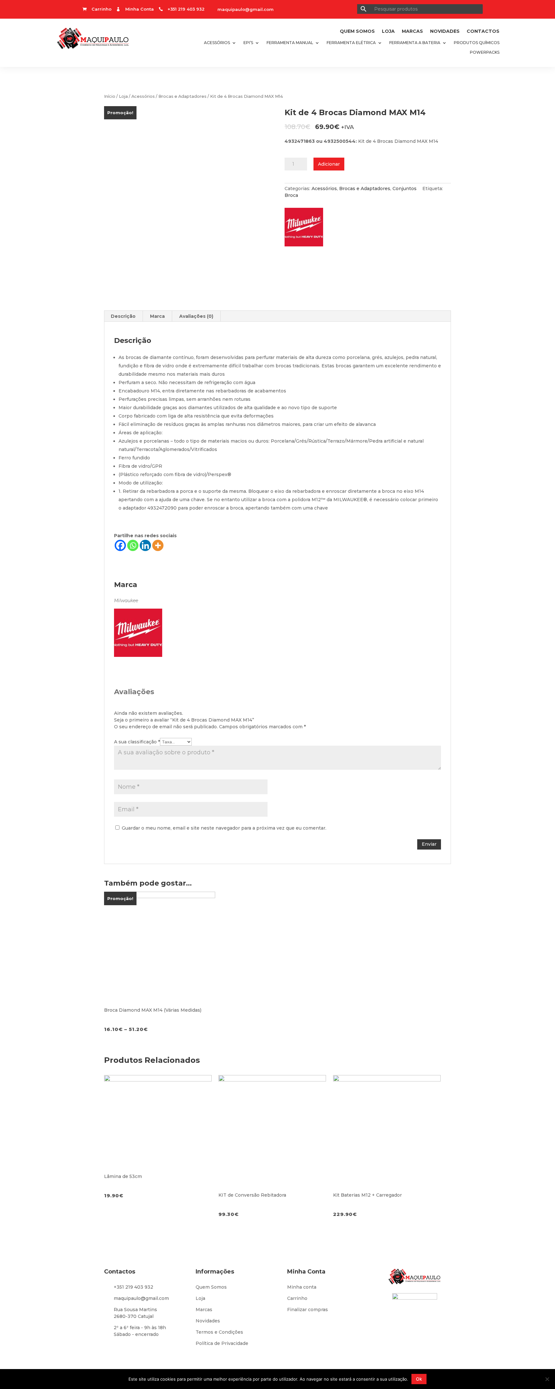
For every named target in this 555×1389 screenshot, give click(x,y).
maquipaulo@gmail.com (245, 9)
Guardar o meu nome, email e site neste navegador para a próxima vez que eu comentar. (224, 828)
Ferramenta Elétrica (351, 43)
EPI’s (248, 43)
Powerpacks (484, 52)
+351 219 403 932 (133, 1287)
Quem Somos (357, 31)
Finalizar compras (307, 1309)
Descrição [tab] (123, 316)
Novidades (445, 31)
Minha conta (301, 1287)
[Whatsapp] (132, 545)
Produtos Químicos (476, 43)
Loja (388, 31)
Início (109, 96)
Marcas (412, 31)
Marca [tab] (157, 316)
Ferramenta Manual (290, 43)
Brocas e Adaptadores (182, 96)
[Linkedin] (145, 545)
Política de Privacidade (222, 1343)
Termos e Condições (219, 1332)
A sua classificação (137, 742)
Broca (291, 195)
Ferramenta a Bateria (414, 43)
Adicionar (329, 164)
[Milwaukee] (307, 229)
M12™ (318, 499)
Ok (419, 1379)
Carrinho (297, 1298)
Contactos (483, 31)
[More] (157, 545)
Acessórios (217, 43)
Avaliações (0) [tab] (196, 316)
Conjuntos (404, 188)
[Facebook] (120, 545)
